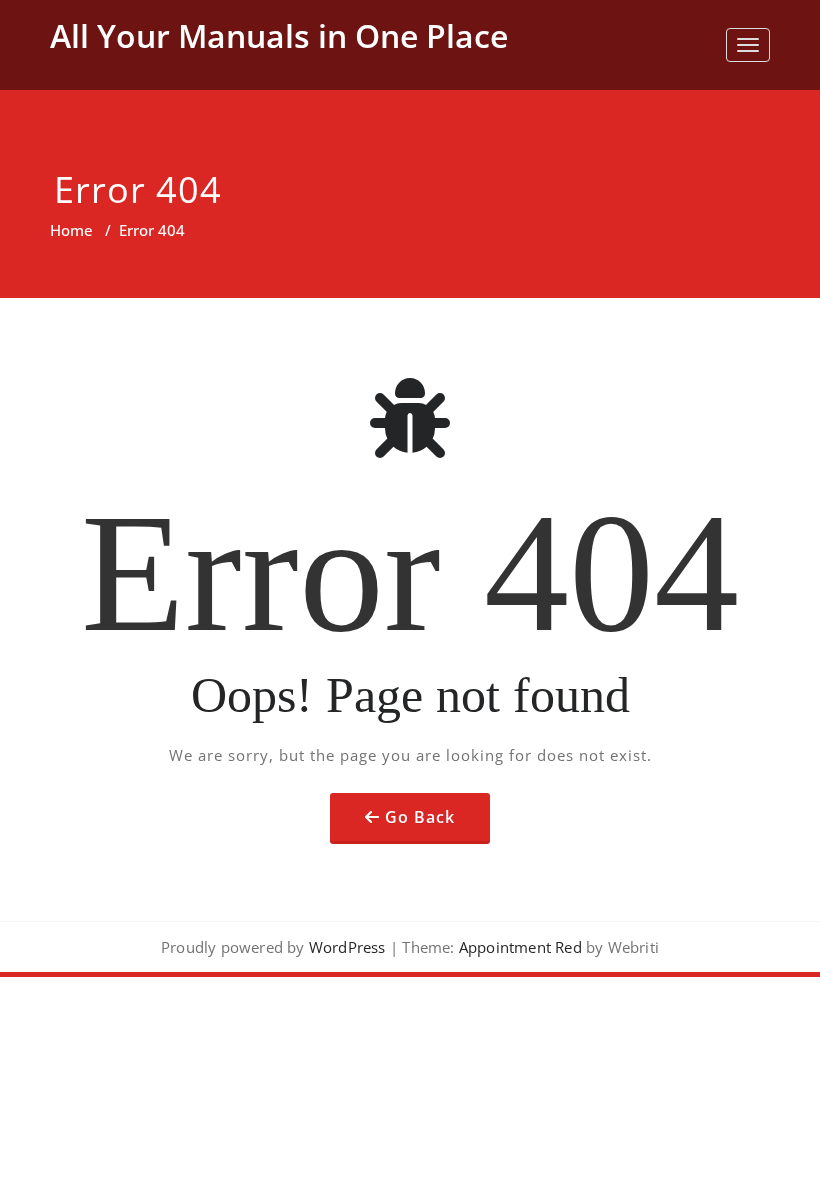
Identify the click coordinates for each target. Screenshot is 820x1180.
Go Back (420, 817)
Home (71, 230)
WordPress (347, 947)
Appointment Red (518, 947)
